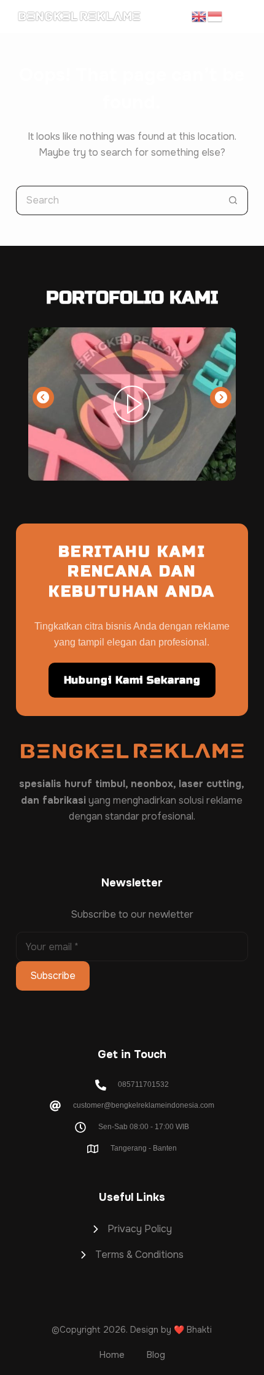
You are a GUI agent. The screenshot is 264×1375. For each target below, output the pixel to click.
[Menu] (242, 16)
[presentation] (43, 397)
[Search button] (233, 200)
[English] (200, 16)
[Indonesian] (215, 16)
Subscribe (53, 975)
